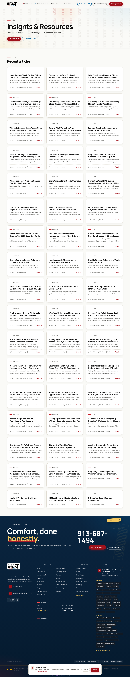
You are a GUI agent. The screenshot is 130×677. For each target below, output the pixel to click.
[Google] (17, 600)
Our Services (41, 572)
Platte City (114, 637)
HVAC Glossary (41, 594)
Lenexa (107, 596)
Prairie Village (116, 602)
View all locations (102, 650)
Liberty (99, 633)
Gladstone (100, 621)
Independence (111, 624)
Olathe (115, 599)
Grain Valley (109, 621)
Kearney (108, 627)
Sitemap (58, 591)
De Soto (118, 583)
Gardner (99, 589)
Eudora (109, 586)
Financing (40, 578)
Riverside (114, 640)
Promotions (40, 581)
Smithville (100, 643)
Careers (58, 578)
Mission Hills (107, 599)
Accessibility (60, 588)
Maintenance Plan (42, 575)
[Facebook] (9, 600)
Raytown (107, 640)
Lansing (99, 593)
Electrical (79, 588)
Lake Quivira (116, 589)
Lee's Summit (112, 630)
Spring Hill (117, 605)
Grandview (117, 621)
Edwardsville (100, 586)
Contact (58, 575)
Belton (99, 618)
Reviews (39, 584)
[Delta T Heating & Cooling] (12, 4)
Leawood (99, 596)
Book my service (96, 547)
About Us (40, 568)
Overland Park (101, 602)
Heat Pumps (80, 575)
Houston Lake (101, 624)
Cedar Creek (110, 612)
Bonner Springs (108, 583)
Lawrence (106, 593)
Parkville (99, 637)
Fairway (115, 586)
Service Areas (60, 568)
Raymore (99, 640)
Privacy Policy (60, 581)
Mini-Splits (79, 578)
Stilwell (99, 608)
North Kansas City (108, 633)
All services (80, 595)
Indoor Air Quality (81, 581)
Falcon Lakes (100, 612)
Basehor (99, 583)
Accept (95, 669)
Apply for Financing (100, 4)
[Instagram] (13, 600)
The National (100, 646)
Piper (108, 602)
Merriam (113, 596)
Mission (99, 599)
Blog (38, 588)
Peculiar (106, 637)
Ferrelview (116, 618)
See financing (114, 547)
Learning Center (42, 591)
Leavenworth (115, 593)
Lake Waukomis (101, 630)
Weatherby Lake (109, 643)
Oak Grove (119, 633)
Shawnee (109, 605)
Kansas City (107, 589)
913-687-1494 (31, 39)
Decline (85, 669)
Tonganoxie (107, 608)
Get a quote (115, 4)
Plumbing (79, 584)
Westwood (116, 608)
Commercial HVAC (82, 591)
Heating (78, 572)
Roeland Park (100, 605)
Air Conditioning (81, 568)
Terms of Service (61, 584)
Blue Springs (106, 618)
